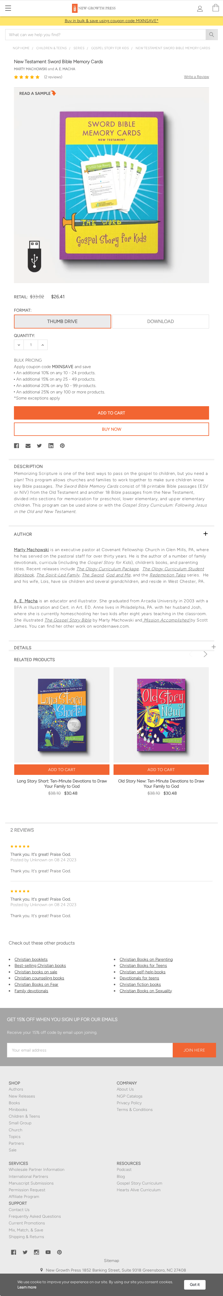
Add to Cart (61, 769)
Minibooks (18, 1109)
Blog (121, 1176)
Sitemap (111, 1260)
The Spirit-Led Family (57, 575)
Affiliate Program (24, 1196)
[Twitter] (39, 446)
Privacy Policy (129, 1102)
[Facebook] (16, 446)
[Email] (28, 446)
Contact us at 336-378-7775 (126, 1276)
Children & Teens (24, 1116)
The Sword (93, 575)
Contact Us (19, 1209)
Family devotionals (31, 990)
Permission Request (27, 1189)
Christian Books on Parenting (146, 959)
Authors (16, 1089)
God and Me (118, 575)
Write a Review (196, 76)
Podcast (124, 1169)
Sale (13, 1150)
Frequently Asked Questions (35, 1216)
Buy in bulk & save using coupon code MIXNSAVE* (112, 20)
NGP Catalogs (130, 1096)
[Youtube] (48, 1252)
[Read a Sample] (38, 94)
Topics (15, 1136)
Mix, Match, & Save (26, 1230)
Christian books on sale (36, 971)
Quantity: (24, 335)
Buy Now (111, 429)
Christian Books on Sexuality (146, 990)
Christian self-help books (143, 971)
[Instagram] (37, 1252)
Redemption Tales (168, 575)
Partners (16, 1143)
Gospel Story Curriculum (139, 1183)
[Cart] (215, 8)
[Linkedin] (51, 446)
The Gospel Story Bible (67, 620)
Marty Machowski (31, 549)
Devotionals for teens (139, 978)
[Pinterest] (62, 446)
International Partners (28, 1176)
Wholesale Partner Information (36, 1169)
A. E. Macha (26, 600)
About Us (125, 1089)
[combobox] (111, 34)
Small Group (20, 1123)
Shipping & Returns (26, 1236)
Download (160, 321)
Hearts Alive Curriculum (139, 1189)
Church (15, 1130)
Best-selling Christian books (40, 965)
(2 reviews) (53, 77)
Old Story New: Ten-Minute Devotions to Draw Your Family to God (161, 783)
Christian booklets (31, 959)
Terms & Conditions (135, 1109)
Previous (191, 654)
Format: (22, 310)
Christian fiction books (140, 984)
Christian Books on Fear (36, 984)
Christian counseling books (39, 978)
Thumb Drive (62, 321)
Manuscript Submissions (31, 1183)
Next (204, 654)
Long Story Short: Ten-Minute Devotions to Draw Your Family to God (62, 783)
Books (14, 1102)
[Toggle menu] (8, 8)
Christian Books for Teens (143, 965)
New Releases (22, 1096)
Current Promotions (27, 1223)
